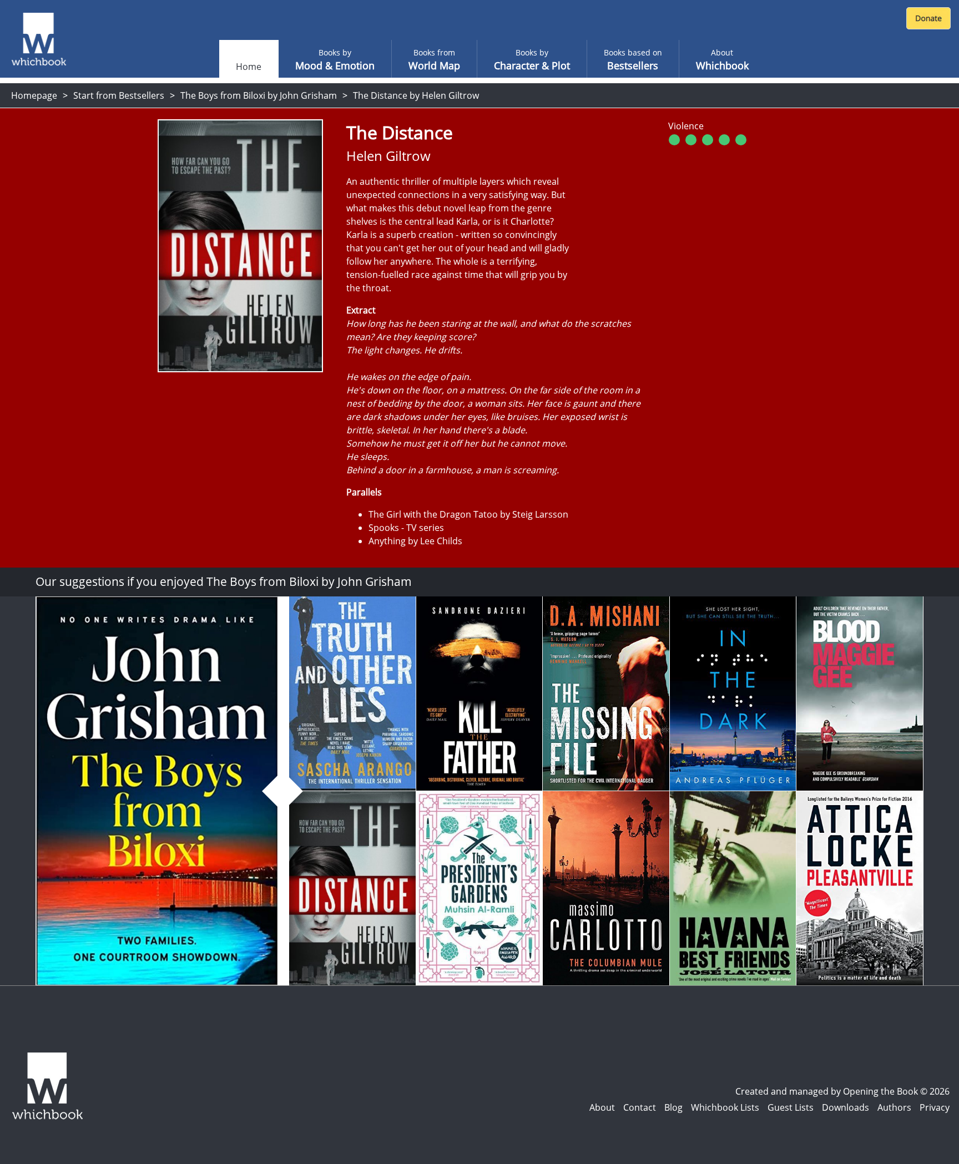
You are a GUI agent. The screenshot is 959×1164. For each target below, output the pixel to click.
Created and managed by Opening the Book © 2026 (842, 1091)
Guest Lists (791, 1107)
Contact (639, 1107)
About (602, 1107)
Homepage (34, 95)
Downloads (845, 1107)
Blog (673, 1107)
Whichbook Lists (725, 1107)
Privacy (935, 1107)
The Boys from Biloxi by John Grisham (258, 95)
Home (248, 66)
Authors (894, 1107)
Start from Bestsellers (118, 95)
